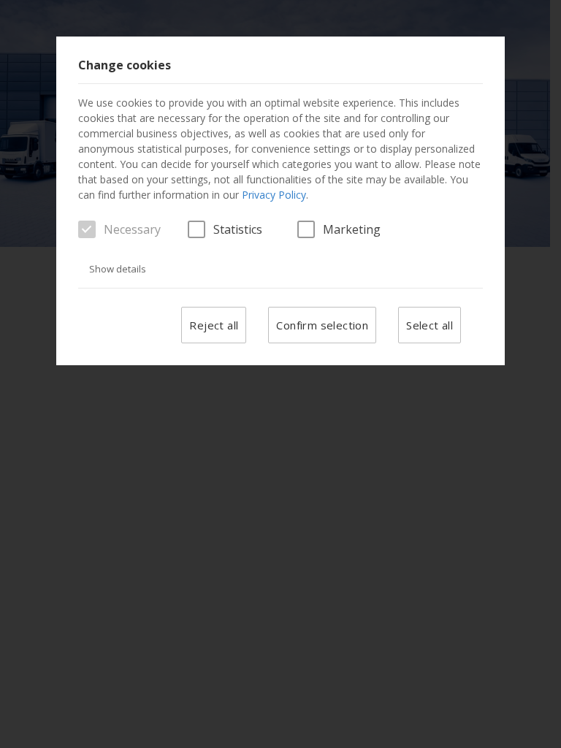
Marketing (352, 229)
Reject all (213, 325)
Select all (429, 325)
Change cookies (124, 65)
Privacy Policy (274, 195)
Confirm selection (322, 325)
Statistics (237, 229)
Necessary (132, 229)
